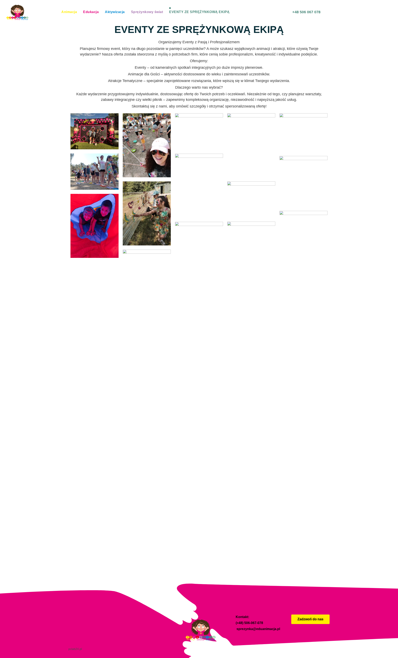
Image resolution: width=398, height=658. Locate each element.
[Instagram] (326, 636)
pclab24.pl (75, 649)
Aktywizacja (115, 12)
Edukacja (91, 12)
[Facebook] (316, 636)
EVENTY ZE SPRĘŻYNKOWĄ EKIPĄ (199, 12)
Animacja (69, 12)
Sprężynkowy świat (147, 12)
